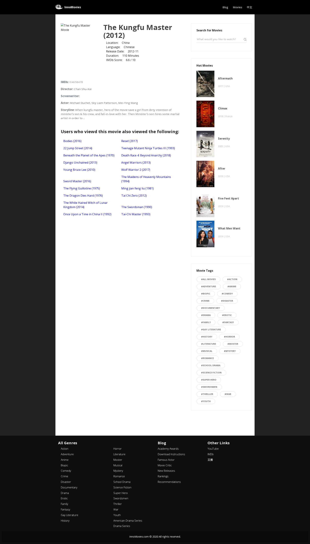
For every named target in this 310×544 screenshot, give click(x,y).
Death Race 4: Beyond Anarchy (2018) (146, 155)
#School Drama (210, 365)
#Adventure (208, 286)
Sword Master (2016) (77, 181)
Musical (117, 465)
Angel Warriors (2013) (136, 163)
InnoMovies (72, 7)
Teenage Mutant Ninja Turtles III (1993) (148, 148)
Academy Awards (168, 448)
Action (64, 448)
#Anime (231, 286)
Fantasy (65, 509)
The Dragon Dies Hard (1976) (83, 196)
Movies (237, 7)
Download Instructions (171, 454)
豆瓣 (210, 459)
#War (228, 394)
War (115, 509)
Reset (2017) (129, 141)
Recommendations (169, 482)
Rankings (163, 476)
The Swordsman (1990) (136, 207)
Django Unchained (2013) (80, 163)
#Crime (205, 300)
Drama (65, 493)
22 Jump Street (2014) (77, 148)
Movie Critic (165, 465)
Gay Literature (69, 515)
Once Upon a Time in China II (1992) (87, 214)
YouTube (213, 448)
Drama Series (121, 526)
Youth (117, 515)
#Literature (208, 343)
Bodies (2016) (72, 141)
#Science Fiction (211, 372)
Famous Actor (166, 459)
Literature (119, 454)
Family (64, 504)
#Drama (206, 315)
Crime (64, 476)
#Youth (206, 401)
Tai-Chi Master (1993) (135, 214)
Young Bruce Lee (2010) (79, 170)
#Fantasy (228, 322)
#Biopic (205, 293)
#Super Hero (208, 379)
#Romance (207, 358)
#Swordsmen (209, 386)
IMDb (211, 454)
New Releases (166, 470)
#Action (232, 279)
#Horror (229, 336)
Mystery (118, 470)
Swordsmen (120, 498)
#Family (206, 322)
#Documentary (210, 307)
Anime (65, 459)
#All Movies (208, 279)
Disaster (66, 482)
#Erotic (227, 315)
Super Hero (120, 493)
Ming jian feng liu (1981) (137, 188)
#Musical (206, 351)
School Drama (121, 482)
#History (206, 336)
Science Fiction (122, 487)
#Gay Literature (211, 329)
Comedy (66, 470)
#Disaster (227, 300)
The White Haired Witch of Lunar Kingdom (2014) (85, 205)
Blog (225, 7)
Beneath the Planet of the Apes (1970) (88, 155)
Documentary (69, 487)
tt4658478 (76, 82)
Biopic (64, 465)
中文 (249, 7)
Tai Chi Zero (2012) (134, 196)
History (65, 520)
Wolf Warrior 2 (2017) (135, 170)
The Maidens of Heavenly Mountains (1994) (146, 179)
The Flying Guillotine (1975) (81, 188)
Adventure (67, 454)
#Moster (232, 343)
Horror (117, 448)
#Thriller (207, 394)
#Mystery (230, 351)
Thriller (117, 504)
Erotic (64, 498)
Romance (119, 476)
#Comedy (227, 293)
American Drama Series (127, 520)
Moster (117, 459)
